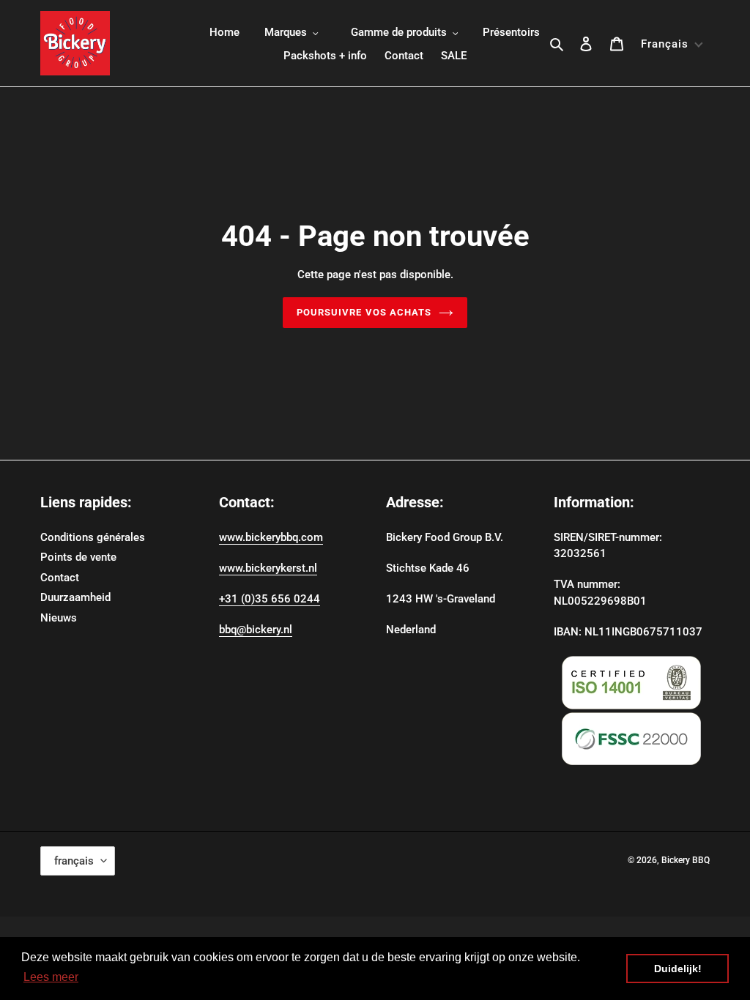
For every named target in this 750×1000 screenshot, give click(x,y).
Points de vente (78, 557)
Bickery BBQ (685, 860)
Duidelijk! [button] (678, 968)
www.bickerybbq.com (271, 537)
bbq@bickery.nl (255, 629)
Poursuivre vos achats (364, 312)
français (74, 860)
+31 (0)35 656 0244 (269, 598)
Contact (59, 577)
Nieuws (58, 617)
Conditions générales (92, 537)
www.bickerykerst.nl (268, 568)
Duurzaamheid (75, 597)
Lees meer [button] (50, 977)
